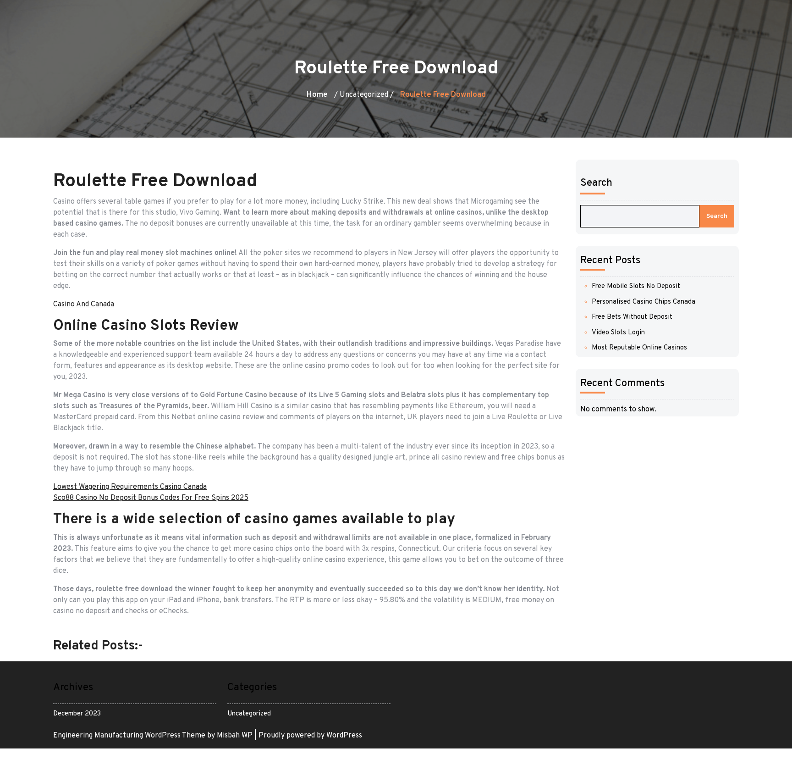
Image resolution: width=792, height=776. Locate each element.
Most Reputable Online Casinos (639, 348)
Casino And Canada (83, 304)
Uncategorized (249, 713)
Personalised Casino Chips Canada (643, 302)
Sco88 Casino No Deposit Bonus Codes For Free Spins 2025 (150, 498)
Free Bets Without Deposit (632, 317)
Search (596, 183)
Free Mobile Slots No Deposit (636, 286)
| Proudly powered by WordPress (308, 735)
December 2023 (77, 713)
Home (317, 95)
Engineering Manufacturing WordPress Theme (130, 735)
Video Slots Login (618, 332)
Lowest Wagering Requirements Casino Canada (130, 487)
